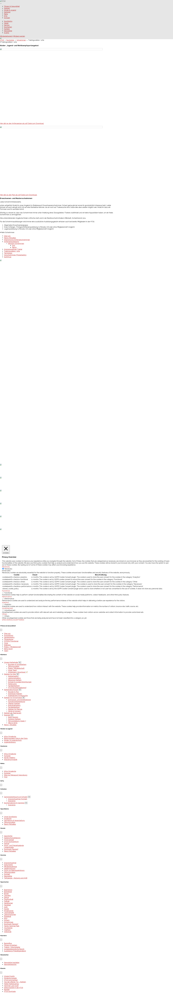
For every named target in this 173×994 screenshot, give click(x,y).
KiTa (5, 16)
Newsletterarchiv (10, 964)
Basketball (8, 892)
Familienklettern (14, 686)
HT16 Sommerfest (11, 420)
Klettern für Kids (10, 674)
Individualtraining (14, 705)
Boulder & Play (13, 692)
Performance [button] (7, 597)
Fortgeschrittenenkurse (16, 702)
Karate (6, 909)
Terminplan (8, 253)
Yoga (6, 643)
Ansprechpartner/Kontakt (17, 799)
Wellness (7, 645)
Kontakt (7, 874)
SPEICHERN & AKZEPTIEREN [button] (13, 620)
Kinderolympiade (10, 419)
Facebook (7, 448)
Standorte (11, 801)
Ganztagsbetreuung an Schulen (15, 797)
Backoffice (8, 943)
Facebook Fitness (10, 450)
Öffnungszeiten (13, 666)
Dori (13, 245)
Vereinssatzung (9, 868)
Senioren (7, 12)
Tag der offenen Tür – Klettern (15, 422)
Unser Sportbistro (10, 817)
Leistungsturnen (10, 915)
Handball (7, 905)
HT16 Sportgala (10, 432)
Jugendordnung (10, 742)
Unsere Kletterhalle (11, 662)
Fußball (6, 901)
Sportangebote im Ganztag (14, 803)
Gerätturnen (8, 903)
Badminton (8, 890)
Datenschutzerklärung (12, 461)
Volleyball (7, 932)
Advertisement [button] (7, 608)
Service (6, 25)
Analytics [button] (5, 602)
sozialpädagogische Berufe (14, 949)
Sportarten (8, 27)
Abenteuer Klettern (15, 694)
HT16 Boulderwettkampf (17, 688)
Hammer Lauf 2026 (11, 426)
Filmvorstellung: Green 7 (17, 721)
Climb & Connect (14, 711)
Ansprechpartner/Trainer (13, 249)
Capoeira (7, 895)
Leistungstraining (14, 678)
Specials (7, 715)
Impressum (8, 459)
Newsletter (8, 31)
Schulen (7, 18)
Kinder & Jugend (10, 10)
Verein (6, 23)
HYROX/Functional (11, 641)
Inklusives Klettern (14, 680)
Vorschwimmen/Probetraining (15, 255)
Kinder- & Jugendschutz (13, 740)
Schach (7, 920)
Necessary (8, 569)
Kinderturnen (8, 911)
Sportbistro (8, 21)
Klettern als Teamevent (12, 713)
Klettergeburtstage (11, 690)
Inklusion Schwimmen (16, 244)
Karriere (7, 29)
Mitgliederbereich (6, 36)
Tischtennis (8, 928)
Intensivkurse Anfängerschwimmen (17, 240)
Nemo (14, 247)
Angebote (7, 819)
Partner (6, 844)
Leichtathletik (9, 913)
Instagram (8, 451)
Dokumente (8, 865)
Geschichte (8, 836)
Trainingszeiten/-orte (12, 251)
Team (6, 651)
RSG (5, 918)
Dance (6, 897)
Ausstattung (8, 635)
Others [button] (4, 614)
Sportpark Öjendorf (11, 849)
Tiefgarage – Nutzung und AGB (15, 878)
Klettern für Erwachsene (13, 698)
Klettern (7, 8)
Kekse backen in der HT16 (13, 428)
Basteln (7, 430)
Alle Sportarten (9, 440)
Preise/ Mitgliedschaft (16, 668)
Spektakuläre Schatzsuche (18, 696)
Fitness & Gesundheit (12, 6)
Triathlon (7, 930)
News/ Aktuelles (10, 725)
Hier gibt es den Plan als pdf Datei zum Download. (18, 195)
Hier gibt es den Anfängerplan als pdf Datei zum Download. (22, 123)
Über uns (7, 236)
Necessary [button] (6, 567)
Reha (6, 14)
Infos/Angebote (10, 736)
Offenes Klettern (14, 703)
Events (6, 33)
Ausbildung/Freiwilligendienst (15, 951)
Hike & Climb (12, 723)
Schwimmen (8, 922)
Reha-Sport (8, 649)
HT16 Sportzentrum (11, 842)
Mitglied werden (19, 36)
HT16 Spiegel (9, 840)
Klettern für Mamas (15, 709)
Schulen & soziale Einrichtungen (19, 682)
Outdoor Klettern (14, 719)
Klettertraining (13, 676)
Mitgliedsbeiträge (10, 867)
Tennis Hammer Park (11, 926)
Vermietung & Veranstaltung (14, 820)
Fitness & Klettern (10, 945)
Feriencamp (12, 684)
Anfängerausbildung (11, 242)
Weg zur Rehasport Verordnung (15, 775)
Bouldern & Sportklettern (17, 664)
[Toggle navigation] (1, 3)
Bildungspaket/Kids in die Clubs (16, 738)
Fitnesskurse (8, 639)
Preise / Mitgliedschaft (12, 647)
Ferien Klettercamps (11, 424)
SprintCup (7, 257)
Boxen (6, 894)
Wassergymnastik (10, 760)
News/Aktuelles (10, 238)
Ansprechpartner (10, 863)
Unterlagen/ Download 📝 (18, 672)
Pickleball (7, 916)
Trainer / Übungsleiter (12, 947)
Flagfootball (8, 899)
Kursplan (7, 756)
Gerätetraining (9, 637)
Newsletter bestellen (11, 963)
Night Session (13, 717)
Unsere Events (9, 417)
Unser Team (12, 670)
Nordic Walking (9, 758)
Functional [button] (6, 591)
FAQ (5, 777)
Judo (6, 907)
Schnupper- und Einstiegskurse (19, 700)
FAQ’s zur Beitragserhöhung (14, 870)
